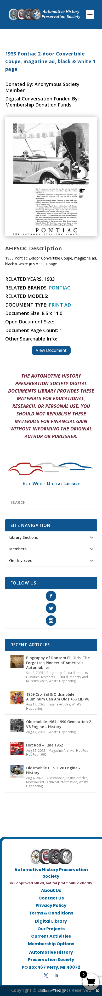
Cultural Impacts (76, 672)
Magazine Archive (62, 750)
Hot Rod (82, 750)
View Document (51, 350)
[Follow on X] (46, 975)
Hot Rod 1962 (36, 754)
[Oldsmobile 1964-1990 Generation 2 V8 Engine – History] (17, 725)
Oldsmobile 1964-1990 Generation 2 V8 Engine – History (58, 724)
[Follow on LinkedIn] (56, 975)
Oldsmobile (55, 778)
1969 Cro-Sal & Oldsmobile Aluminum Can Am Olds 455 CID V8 (57, 697)
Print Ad (60, 305)
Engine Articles (59, 704)
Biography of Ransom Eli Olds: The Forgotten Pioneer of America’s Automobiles (58, 662)
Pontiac (59, 287)
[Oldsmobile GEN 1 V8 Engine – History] (17, 771)
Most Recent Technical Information (51, 782)
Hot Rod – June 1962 (44, 745)
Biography (54, 672)
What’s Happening (62, 681)
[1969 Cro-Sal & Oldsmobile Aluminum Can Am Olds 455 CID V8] (17, 697)
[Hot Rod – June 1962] (17, 748)
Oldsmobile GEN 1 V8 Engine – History (53, 770)
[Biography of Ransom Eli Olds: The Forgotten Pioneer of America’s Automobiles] (17, 661)
